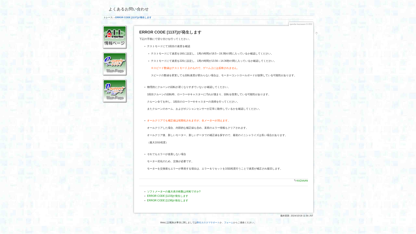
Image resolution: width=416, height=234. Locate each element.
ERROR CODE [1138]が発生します (167, 200)
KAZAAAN (302, 180)
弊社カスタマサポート (208, 222)
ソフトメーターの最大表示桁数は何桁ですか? (174, 191)
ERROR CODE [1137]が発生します (133, 17)
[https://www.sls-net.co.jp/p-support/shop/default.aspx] (115, 91)
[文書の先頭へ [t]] (316, 33)
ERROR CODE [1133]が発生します (167, 196)
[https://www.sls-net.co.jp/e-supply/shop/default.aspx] (115, 64)
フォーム (228, 222)
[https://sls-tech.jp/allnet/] (115, 37)
